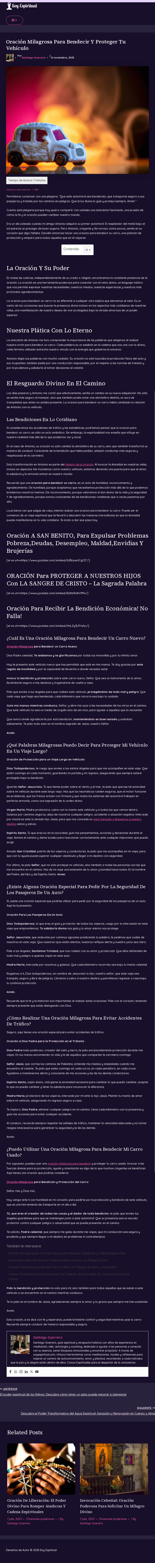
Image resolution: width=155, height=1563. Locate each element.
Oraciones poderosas (40, 1519)
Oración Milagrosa (20, 646)
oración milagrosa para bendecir (69, 1163)
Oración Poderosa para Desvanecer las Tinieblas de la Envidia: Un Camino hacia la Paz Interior (69, 1276)
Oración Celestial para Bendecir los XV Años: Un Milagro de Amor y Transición (62, 1267)
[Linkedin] (26, 1372)
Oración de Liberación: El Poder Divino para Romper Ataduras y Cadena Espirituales (67, 1253)
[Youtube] (37, 1372)
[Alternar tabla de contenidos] (85, 250)
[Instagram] (21, 1372)
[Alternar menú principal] (14, 20)
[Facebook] (10, 1372)
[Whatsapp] (15, 1372)
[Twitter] (31, 1372)
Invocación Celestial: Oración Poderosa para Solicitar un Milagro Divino (58, 1260)
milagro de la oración (79, 464)
